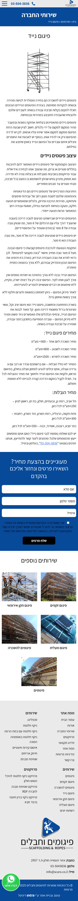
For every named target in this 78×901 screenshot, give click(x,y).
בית (74, 22)
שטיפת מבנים (29, 759)
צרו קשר (69, 760)
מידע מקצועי (66, 743)
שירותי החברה (65, 731)
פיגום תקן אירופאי (63, 799)
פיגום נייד (68, 793)
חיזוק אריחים (29, 753)
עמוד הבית (67, 720)
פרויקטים (68, 737)
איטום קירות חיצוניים (25, 747)
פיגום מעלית (66, 805)
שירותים (65, 22)
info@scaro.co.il (57, 872)
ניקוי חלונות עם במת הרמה (20, 731)
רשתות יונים (67, 810)
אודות (70, 725)
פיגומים (69, 776)
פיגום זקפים (67, 782)
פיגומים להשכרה (64, 787)
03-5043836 (58, 866)
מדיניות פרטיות (65, 754)
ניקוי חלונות (30, 725)
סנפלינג (32, 720)
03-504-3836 (48, 443)
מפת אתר (68, 748)
